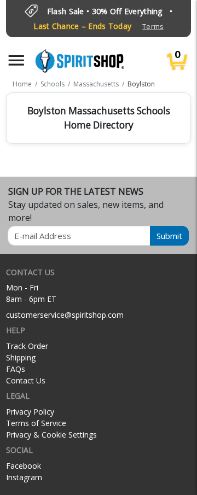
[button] (16, 60)
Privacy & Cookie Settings (51, 434)
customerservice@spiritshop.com (65, 315)
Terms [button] (152, 26)
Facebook (23, 466)
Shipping (21, 357)
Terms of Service (36, 423)
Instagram (24, 477)
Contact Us (25, 380)
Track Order (27, 346)
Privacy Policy (30, 411)
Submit (169, 235)
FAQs (15, 369)
